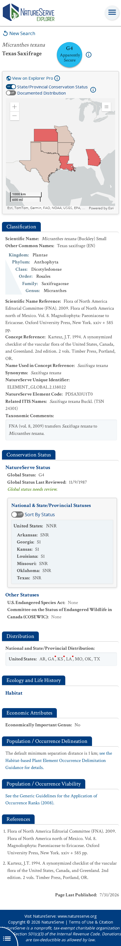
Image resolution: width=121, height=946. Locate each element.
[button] (14, 106)
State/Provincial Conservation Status (52, 86)
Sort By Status (40, 514)
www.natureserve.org (77, 916)
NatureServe (52, 922)
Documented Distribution (41, 93)
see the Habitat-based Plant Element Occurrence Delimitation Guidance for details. (58, 760)
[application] (60, 154)
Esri (111, 208)
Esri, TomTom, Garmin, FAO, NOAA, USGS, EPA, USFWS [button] (47, 208)
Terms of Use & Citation (91, 922)
